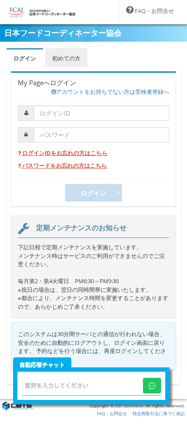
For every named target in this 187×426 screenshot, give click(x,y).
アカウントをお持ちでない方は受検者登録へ (112, 92)
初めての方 (66, 58)
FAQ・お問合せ (112, 413)
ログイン (24, 58)
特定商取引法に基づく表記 (159, 413)
